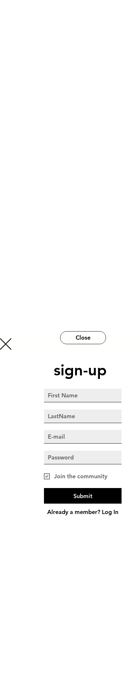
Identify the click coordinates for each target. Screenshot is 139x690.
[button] (5, 344)
